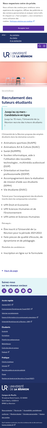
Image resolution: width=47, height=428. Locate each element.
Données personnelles (30, 414)
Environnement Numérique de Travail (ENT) (17, 309)
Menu (44, 46)
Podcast (5, 352)
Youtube (29, 290)
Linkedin (10, 290)
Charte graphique (7, 362)
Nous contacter (7, 410)
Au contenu (14, 35)
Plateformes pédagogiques (11, 340)
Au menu (13, 38)
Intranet (5, 366)
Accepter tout (23, 28)
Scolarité (5, 331)
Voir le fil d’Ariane (7, 91)
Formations (5, 336)
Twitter (4, 290)
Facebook (17, 290)
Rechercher (39, 46)
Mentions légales (15, 414)
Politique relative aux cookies (22, 21)
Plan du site (18, 410)
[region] (23, 16)
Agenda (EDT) (7, 305)
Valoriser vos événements (10, 313)
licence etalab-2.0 (9, 425)
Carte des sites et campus (10, 348)
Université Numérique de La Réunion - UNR (17, 322)
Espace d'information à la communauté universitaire (20, 317)
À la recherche (15, 41)
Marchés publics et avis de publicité (13, 370)
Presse (4, 374)
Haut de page (11, 270)
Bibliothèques (6, 344)
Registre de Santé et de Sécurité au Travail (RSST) (18, 378)
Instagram (23, 290)
